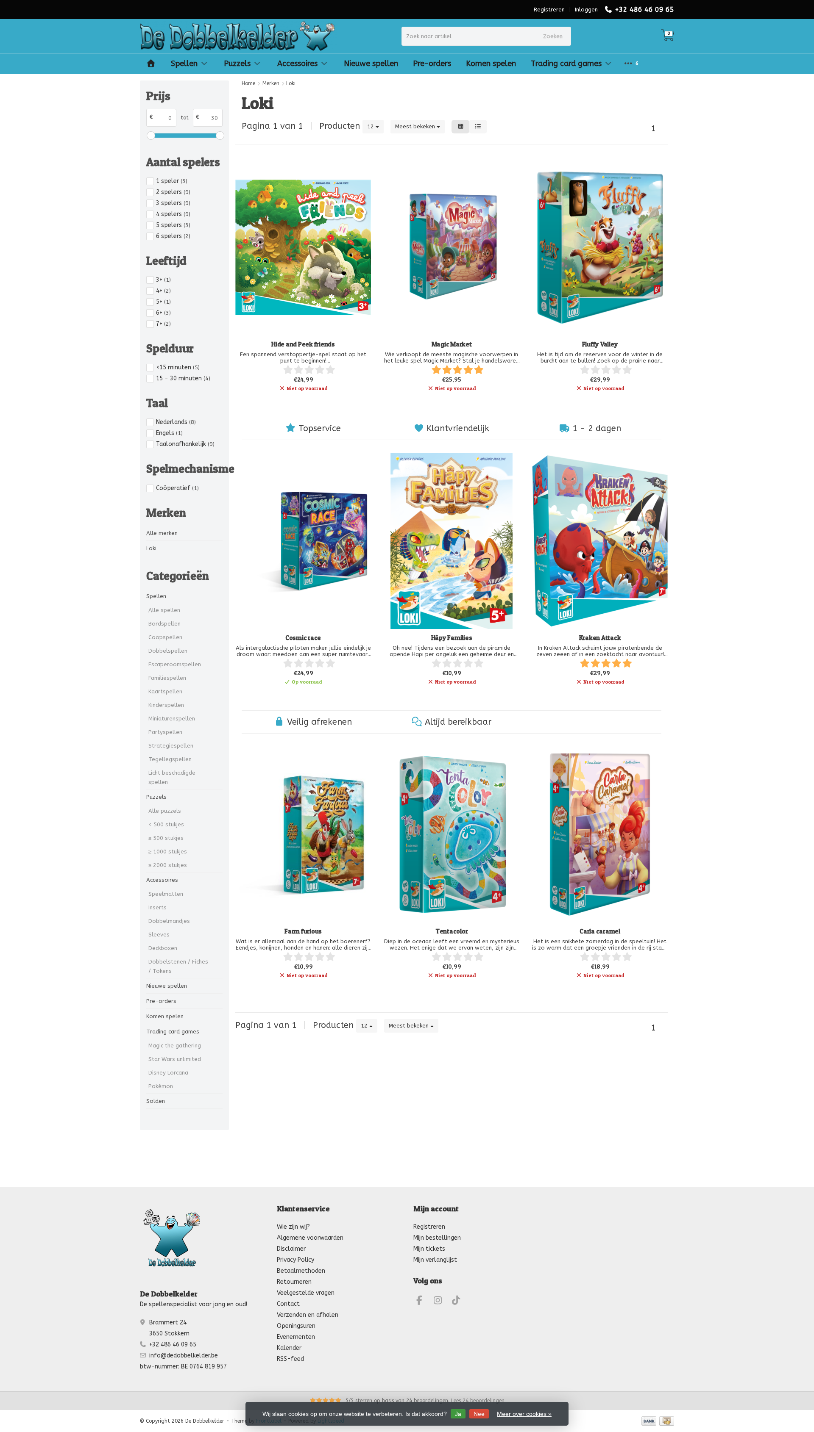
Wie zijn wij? (293, 1226)
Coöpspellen (165, 637)
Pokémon (160, 1086)
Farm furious (303, 931)
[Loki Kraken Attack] (600, 541)
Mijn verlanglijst (435, 1259)
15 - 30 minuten (183, 378)
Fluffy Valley (600, 344)
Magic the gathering (174, 1045)
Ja (458, 1413)
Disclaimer (291, 1248)
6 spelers (173, 236)
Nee (479, 1413)
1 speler (171, 181)
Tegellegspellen (170, 759)
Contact (288, 1303)
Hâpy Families (451, 638)
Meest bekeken (416, 126)
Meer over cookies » (524, 1413)
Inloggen (586, 9)
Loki (151, 548)
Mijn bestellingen (437, 1237)
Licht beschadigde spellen (171, 777)
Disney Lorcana (168, 1072)
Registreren (549, 9)
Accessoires (297, 63)
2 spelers (173, 192)
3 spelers (173, 203)
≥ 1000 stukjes (167, 851)
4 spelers (173, 214)
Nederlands (176, 422)
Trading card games (566, 63)
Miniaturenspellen (171, 718)
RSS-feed (290, 1359)
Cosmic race (303, 638)
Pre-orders (432, 63)
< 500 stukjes (166, 824)
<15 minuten (178, 367)
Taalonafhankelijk (185, 444)
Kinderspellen (166, 705)
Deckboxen (162, 948)
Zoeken (553, 36)
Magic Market (452, 344)
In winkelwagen (299, 696)
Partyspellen (165, 732)
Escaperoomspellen (174, 664)
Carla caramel (600, 931)
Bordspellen (164, 623)
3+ (163, 279)
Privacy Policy (295, 1259)
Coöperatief (177, 488)
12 (371, 126)
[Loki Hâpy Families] (451, 541)
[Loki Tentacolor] (451, 834)
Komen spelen (491, 63)
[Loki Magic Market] (451, 247)
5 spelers (173, 225)
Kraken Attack (600, 638)
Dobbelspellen (167, 651)
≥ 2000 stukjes (167, 865)
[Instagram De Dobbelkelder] (441, 1301)
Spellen (184, 63)
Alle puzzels (164, 811)
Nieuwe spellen (371, 63)
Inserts (157, 907)
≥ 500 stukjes (166, 838)
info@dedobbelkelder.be (183, 1355)
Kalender (289, 1348)
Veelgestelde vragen (306, 1292)
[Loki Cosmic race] (303, 541)
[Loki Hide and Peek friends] (303, 247)
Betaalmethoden (301, 1270)
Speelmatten (165, 894)
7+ (163, 323)
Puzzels (237, 63)
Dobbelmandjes (169, 921)
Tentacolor (451, 931)
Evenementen (296, 1337)
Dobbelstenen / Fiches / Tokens (178, 966)
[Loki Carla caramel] (600, 834)
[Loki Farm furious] (303, 834)
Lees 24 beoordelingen (478, 1401)
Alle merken (162, 533)
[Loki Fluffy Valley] (600, 247)
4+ (163, 290)
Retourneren (294, 1281)
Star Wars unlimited (174, 1059)
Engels (169, 433)
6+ (163, 312)
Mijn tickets (429, 1248)
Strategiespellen (170, 745)
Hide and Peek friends (303, 344)
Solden (155, 1101)
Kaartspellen (165, 691)
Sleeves (159, 934)
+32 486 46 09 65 (644, 10)
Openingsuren (296, 1326)
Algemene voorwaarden (310, 1237)
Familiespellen (167, 678)
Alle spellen (164, 610)
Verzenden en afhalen (307, 1314)
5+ (163, 301)
